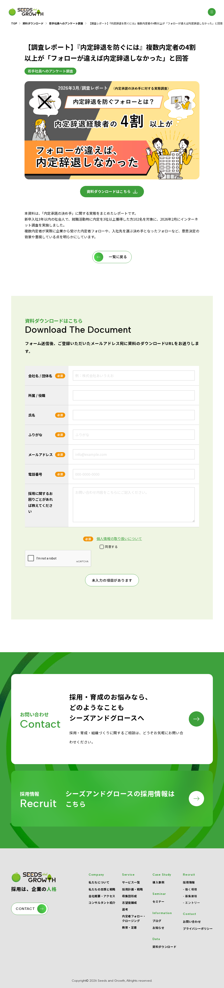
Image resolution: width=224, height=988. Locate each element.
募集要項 (191, 896)
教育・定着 (129, 927)
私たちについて (99, 882)
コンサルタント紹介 (102, 903)
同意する (111, 546)
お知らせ (158, 928)
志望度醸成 (129, 903)
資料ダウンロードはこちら (109, 191)
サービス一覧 (131, 882)
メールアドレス (40, 454)
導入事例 (158, 882)
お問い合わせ (192, 921)
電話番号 (35, 474)
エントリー (192, 903)
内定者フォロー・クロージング (134, 918)
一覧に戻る (118, 257)
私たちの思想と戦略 (102, 889)
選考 (125, 909)
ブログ (156, 921)
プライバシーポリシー (198, 928)
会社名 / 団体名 (40, 375)
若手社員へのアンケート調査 (66, 23)
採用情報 (189, 882)
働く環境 (191, 889)
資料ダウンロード (33, 23)
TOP (14, 23)
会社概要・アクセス (102, 896)
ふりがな (35, 434)
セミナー (158, 901)
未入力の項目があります (112, 580)
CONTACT (25, 909)
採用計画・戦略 (132, 889)
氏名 (31, 415)
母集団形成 (129, 896)
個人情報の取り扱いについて (119, 538)
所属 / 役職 (36, 395)
